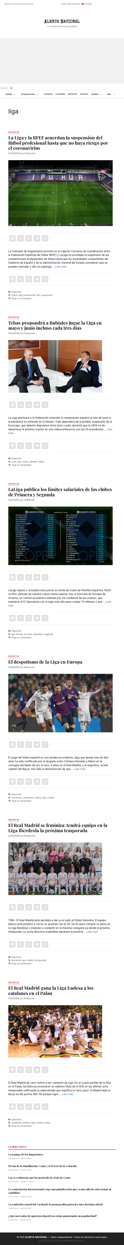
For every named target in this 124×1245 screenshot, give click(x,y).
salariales (38, 634)
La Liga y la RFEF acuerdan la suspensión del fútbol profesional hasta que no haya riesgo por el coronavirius (58, 143)
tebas (41, 461)
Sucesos (84, 94)
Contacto (80, 1241)
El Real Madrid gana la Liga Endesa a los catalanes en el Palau (50, 990)
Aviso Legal (44, 1241)
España (9, 94)
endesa (26, 1122)
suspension (47, 295)
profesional (29, 295)
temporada (40, 960)
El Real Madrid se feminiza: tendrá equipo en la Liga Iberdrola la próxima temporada (57, 827)
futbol (15, 295)
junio (14, 461)
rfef (38, 295)
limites (19, 634)
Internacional (28, 94)
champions (28, 797)
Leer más (60, 266)
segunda (48, 634)
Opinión (94, 94)
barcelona (17, 797)
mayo (25, 461)
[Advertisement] (62, 61)
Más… (110, 94)
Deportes (72, 94)
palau (47, 1122)
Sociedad (48, 94)
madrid (50, 797)
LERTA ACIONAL (62, 22)
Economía (60, 94)
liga (20, 295)
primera (28, 634)
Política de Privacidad (62, 1241)
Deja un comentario (22, 298)
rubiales (33, 461)
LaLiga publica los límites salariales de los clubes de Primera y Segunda (60, 492)
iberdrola (16, 960)
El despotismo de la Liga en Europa (45, 662)
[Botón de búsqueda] (11, 88)
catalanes (16, 1122)
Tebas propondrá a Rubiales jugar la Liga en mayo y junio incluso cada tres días (55, 325)
